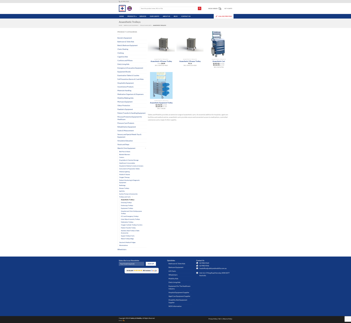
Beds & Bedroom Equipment (127, 45)
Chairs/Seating (122, 49)
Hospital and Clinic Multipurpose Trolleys (131, 212)
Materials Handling (124, 90)
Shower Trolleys (124, 188)
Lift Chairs (172, 271)
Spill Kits (122, 191)
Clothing (120, 53)
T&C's (220, 319)
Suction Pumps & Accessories (128, 194)
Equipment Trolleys (127, 208)
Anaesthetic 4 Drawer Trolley (161, 61)
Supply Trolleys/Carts (127, 236)
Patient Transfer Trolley (128, 228)
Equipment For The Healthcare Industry (179, 287)
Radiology (122, 185)
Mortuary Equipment (125, 102)
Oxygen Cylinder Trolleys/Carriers (131, 225)
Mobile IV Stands (124, 174)
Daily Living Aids (123, 64)
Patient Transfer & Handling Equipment (131, 113)
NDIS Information (175, 306)
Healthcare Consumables (127, 163)
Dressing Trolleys (126, 202)
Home (120, 25)
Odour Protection (123, 105)
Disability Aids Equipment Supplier (178, 301)
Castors (121, 157)
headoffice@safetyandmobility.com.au (213, 268)
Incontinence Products (125, 87)
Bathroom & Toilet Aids (125, 42)
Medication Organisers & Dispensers (130, 94)
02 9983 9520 (204, 263)
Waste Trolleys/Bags (127, 238)
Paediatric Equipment (125, 109)
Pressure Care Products (125, 123)
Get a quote (228, 8)
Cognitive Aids (122, 57)
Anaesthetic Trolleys (127, 199)
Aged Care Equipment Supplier (179, 296)
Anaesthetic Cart (219, 61)
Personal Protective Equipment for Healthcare (129, 118)
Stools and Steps (123, 144)
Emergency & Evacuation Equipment (130, 68)
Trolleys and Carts (145, 25)
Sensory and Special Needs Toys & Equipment (129, 135)
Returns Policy (227, 319)
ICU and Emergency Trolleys (130, 216)
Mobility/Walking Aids (125, 98)
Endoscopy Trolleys (127, 205)
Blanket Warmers (124, 154)
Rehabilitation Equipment (126, 127)
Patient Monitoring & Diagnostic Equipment (129, 181)
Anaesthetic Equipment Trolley (161, 103)
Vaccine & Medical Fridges (127, 242)
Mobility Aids (173, 279)
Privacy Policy (212, 319)
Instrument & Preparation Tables (129, 169)
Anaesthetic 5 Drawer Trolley (190, 61)
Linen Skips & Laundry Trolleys (130, 219)
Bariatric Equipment (124, 38)
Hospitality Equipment (125, 83)
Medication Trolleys (127, 222)
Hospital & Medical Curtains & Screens (131, 166)
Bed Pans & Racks (124, 151)
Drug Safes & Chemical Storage (128, 160)
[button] (142, 270)
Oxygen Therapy (124, 177)
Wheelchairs (121, 249)
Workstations (123, 245)
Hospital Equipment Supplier (179, 292)
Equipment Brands (124, 72)
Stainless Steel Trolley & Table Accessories (130, 232)
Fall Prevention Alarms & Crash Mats (130, 79)
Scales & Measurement (125, 131)
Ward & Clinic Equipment (131, 25)
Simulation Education (125, 141)
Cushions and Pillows (125, 60)
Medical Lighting (124, 171)
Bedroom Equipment (176, 267)
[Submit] (199, 8)
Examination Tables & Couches (128, 75)
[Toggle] (145, 148)
